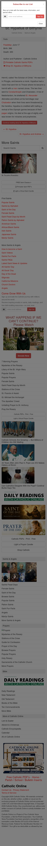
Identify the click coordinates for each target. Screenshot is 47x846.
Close (41, 23)
